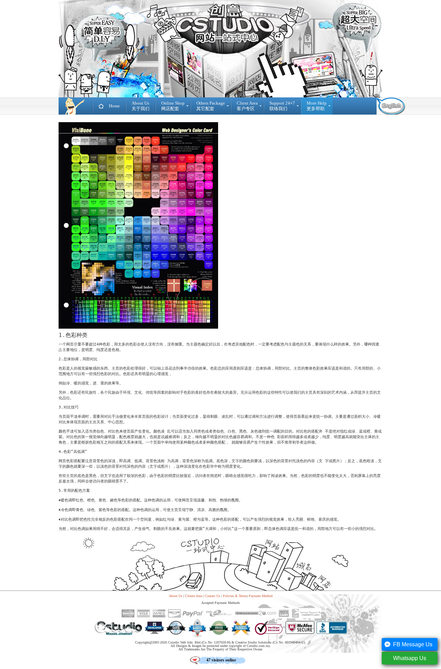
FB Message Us (412, 644)
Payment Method (261, 596)
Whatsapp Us (409, 658)
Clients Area (193, 596)
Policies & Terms (235, 596)
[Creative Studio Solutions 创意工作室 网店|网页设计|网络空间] (76, 106)
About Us (175, 596)
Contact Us (212, 596)
